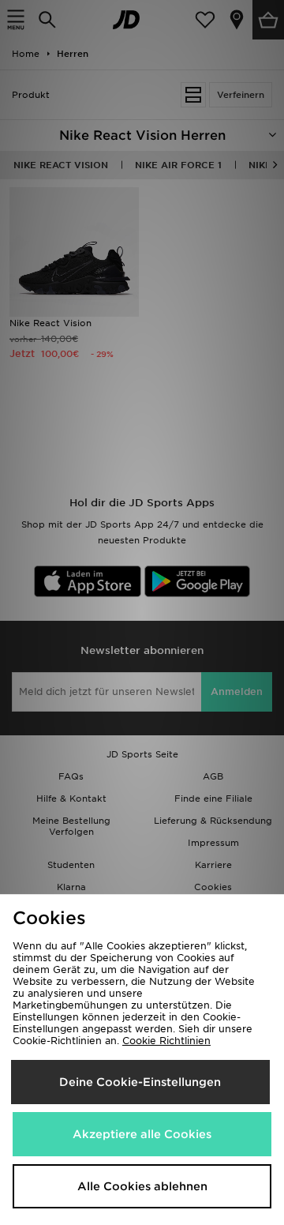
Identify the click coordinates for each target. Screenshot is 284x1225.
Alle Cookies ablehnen (142, 1186)
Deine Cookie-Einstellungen (140, 1082)
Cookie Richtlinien (166, 1041)
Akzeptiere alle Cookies (142, 1134)
